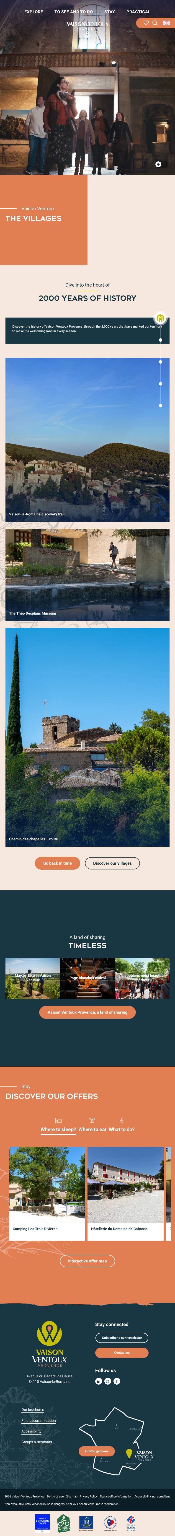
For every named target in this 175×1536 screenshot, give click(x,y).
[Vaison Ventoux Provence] (87, 30)
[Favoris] (146, 23)
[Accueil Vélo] (63, 1523)
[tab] (58, 1124)
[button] (155, 23)
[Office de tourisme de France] (131, 1523)
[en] (167, 23)
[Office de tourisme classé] (42, 1523)
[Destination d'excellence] (110, 1523)
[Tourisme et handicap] (86, 1523)
